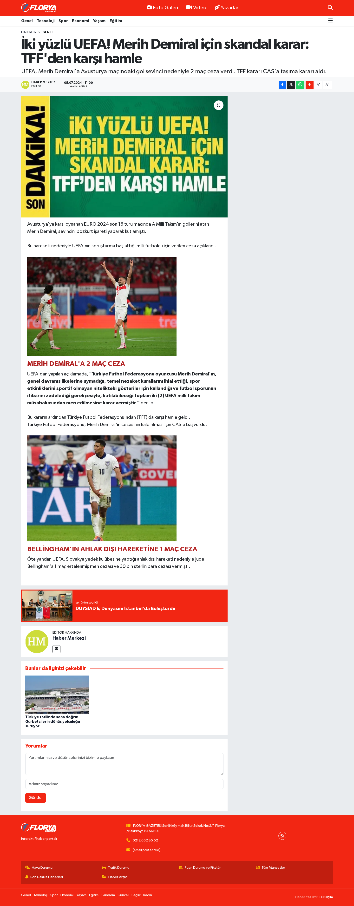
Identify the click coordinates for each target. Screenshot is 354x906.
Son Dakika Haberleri (46, 877)
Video (199, 7)
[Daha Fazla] (310, 85)
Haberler (28, 32)
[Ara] (330, 8)
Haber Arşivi (117, 877)
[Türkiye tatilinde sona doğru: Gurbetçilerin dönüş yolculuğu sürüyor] (57, 694)
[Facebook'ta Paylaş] (282, 85)
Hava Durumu (42, 867)
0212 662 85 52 (145, 840)
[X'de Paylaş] (291, 85)
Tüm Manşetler (273, 867)
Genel (27, 21)
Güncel (123, 895)
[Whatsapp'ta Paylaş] (300, 85)
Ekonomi (80, 21)
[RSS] (282, 836)
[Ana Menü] (330, 21)
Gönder (36, 798)
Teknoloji (45, 21)
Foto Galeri (165, 7)
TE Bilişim (326, 897)
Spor (63, 21)
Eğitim (116, 21)
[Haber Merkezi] (36, 641)
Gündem (108, 895)
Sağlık (136, 895)
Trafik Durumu (118, 867)
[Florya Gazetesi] (39, 8)
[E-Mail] (56, 649)
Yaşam (99, 21)
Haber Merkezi (69, 638)
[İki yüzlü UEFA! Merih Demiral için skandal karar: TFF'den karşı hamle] (124, 156)
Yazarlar (229, 7)
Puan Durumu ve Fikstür (203, 867)
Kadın (147, 895)
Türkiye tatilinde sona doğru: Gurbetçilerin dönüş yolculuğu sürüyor (52, 721)
